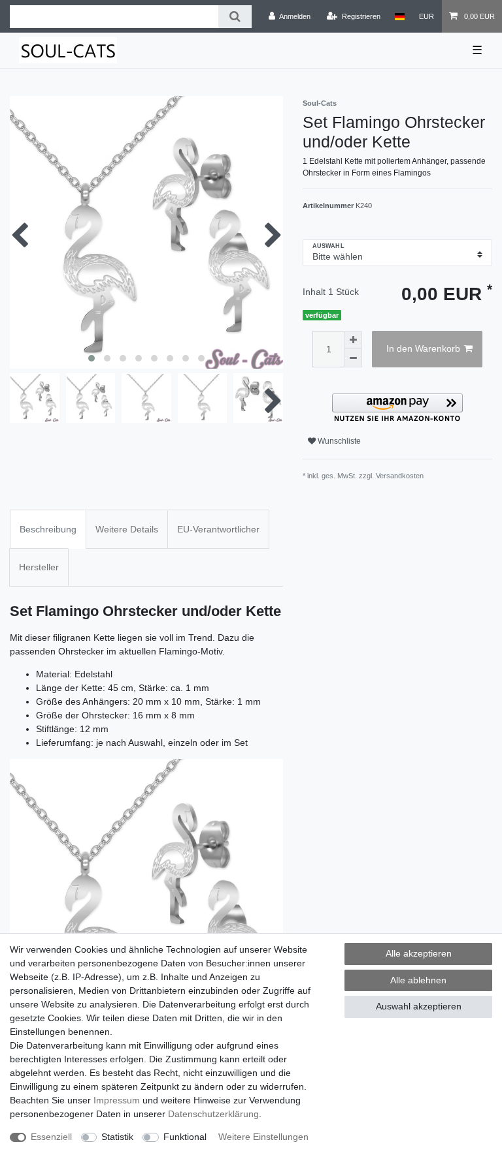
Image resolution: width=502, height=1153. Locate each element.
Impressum (116, 1100)
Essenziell (51, 1136)
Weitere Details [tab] (126, 529)
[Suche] (235, 16)
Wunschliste (338, 441)
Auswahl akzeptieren (418, 1006)
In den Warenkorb (423, 348)
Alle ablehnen (418, 980)
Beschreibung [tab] (48, 529)
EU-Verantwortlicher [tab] (218, 529)
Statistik (117, 1136)
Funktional (185, 1136)
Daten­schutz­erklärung (213, 1114)
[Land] (400, 16)
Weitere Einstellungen (263, 1136)
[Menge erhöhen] (353, 340)
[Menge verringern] (353, 358)
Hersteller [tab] (39, 567)
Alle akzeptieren (419, 953)
